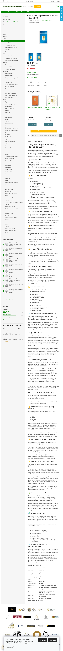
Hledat (38, 6)
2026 (4, 38)
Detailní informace (31, 77)
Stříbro (5, 54)
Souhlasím (52, 640)
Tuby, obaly (8, 89)
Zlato (4, 41)
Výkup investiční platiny (10, 69)
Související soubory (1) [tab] (45, 136)
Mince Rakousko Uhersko (11, 47)
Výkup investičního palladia (11, 78)
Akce (4, 34)
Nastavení (10, 647)
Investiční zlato (43, 568)
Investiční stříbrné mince (11, 56)
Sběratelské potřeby (8, 80)
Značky (5, 102)
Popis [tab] (29, 136)
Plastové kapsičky (9, 86)
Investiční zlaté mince (10, 43)
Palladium (5, 71)
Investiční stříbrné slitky (11, 58)
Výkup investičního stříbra (11, 60)
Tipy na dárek (8, 82)
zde (26, 643)
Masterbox (7, 91)
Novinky (5, 36)
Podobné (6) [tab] (35, 136)
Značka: (33, 22)
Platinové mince (9, 65)
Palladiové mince (9, 73)
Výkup (4, 100)
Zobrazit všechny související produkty (43, 131)
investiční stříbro (7, 314)
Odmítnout (42, 640)
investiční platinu (7, 318)
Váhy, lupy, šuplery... (10, 97)
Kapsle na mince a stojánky (11, 84)
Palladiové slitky (9, 76)
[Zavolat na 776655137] (5, 1)
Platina (5, 63)
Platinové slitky (8, 67)
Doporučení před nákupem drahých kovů (13, 299)
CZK (52, 1)
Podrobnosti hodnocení (46, 21)
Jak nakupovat (30, 1)
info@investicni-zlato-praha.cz (12, 22)
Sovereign (7, 49)
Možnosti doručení (31, 72)
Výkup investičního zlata (11, 52)
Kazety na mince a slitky (11, 95)
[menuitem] (4, 12)
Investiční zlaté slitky (10, 45)
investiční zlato (6, 311)
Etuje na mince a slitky (10, 93)
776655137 (7, 24)
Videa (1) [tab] (54, 136)
